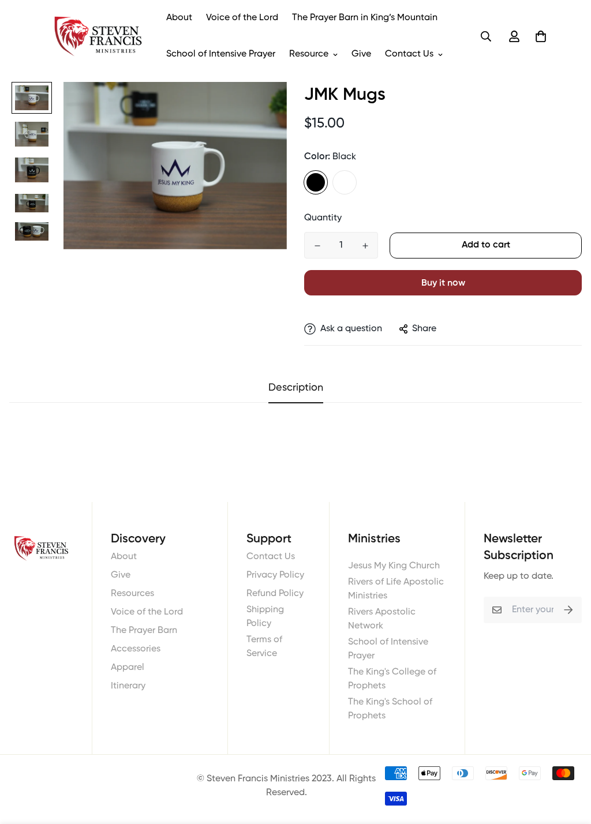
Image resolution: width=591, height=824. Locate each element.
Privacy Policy (275, 575)
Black (315, 182)
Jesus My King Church (394, 566)
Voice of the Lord (242, 18)
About (179, 18)
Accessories (135, 649)
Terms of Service (264, 646)
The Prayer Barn (144, 630)
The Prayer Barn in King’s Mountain (364, 18)
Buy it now (443, 283)
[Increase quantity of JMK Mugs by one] (365, 246)
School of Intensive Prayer (220, 54)
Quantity (323, 218)
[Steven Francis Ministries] (98, 36)
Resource (308, 54)
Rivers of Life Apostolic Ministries (396, 589)
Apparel (127, 667)
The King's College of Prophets (392, 679)
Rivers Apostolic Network (382, 619)
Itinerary (128, 686)
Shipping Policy (265, 616)
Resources (132, 593)
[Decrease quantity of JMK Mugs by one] (317, 246)
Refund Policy (275, 593)
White (344, 182)
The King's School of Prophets (390, 709)
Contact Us (409, 54)
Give (361, 54)
